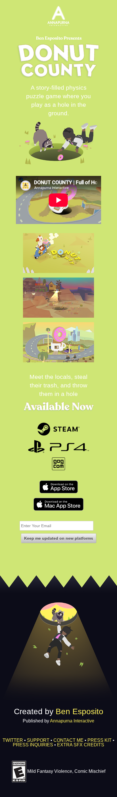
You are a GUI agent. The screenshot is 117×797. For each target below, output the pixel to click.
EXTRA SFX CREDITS (80, 744)
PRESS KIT (99, 740)
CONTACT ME (68, 740)
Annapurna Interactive (72, 720)
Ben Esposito (79, 711)
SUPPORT (38, 740)
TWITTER (13, 740)
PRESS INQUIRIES (33, 744)
